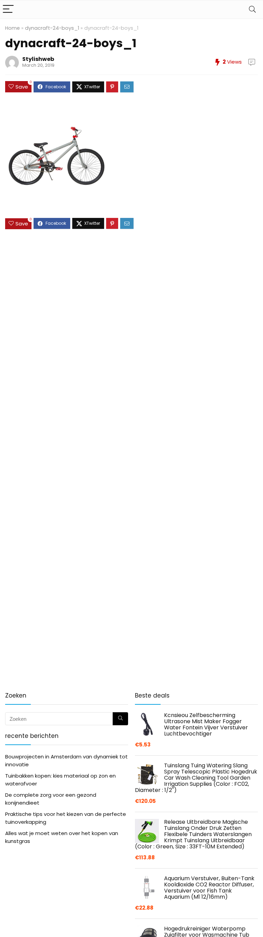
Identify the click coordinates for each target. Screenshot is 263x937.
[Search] (252, 9)
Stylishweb (38, 59)
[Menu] (8, 9)
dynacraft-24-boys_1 (52, 28)
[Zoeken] (120, 718)
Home (12, 28)
